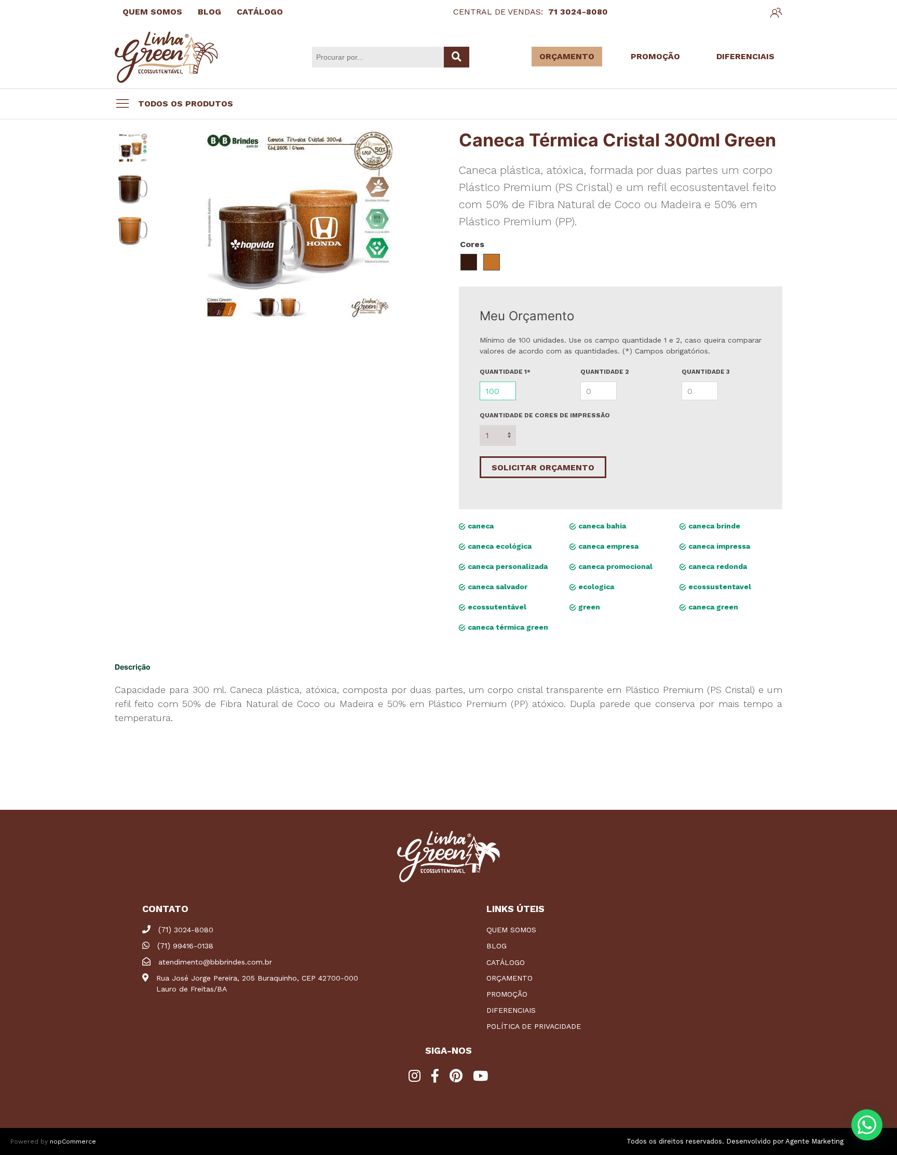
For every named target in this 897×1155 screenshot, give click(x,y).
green (588, 607)
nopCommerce (73, 1141)
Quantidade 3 (706, 371)
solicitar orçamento (543, 467)
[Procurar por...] (456, 57)
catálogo (505, 962)
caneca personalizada (507, 566)
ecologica (595, 586)
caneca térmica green (507, 627)
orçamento (509, 978)
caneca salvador (496, 586)
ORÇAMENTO (566, 56)
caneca (480, 526)
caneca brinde (713, 526)
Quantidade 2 (604, 371)
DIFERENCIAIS (745, 56)
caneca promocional (614, 566)
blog (496, 946)
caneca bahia (601, 526)
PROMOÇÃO (655, 56)
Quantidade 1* (505, 371)
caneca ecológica (499, 546)
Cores (472, 244)
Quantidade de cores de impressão (545, 415)
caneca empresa (607, 546)
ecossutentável (496, 607)
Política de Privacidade (533, 1026)
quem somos (511, 930)
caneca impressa (718, 546)
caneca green (712, 607)
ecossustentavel (718, 586)
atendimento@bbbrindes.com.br (215, 962)
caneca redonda (716, 566)
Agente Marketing (814, 1141)
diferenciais (511, 1010)
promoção (506, 994)
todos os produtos (185, 103)
